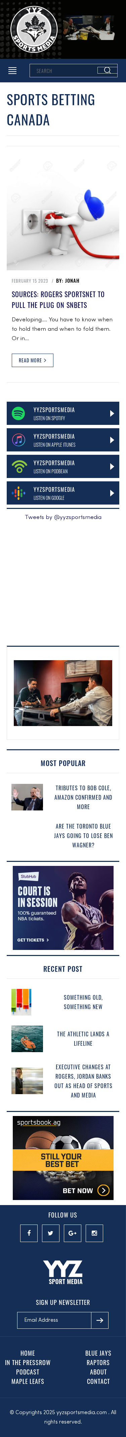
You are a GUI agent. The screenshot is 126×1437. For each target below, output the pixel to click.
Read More (31, 360)
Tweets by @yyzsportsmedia (63, 517)
